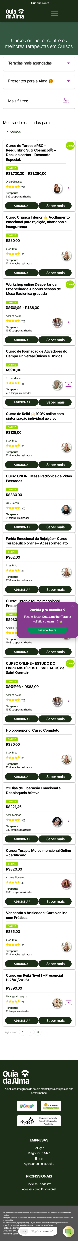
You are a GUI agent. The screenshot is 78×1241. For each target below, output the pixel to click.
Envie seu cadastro (39, 1184)
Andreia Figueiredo (16, 877)
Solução (39, 1148)
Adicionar (22, 205)
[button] (47, 630)
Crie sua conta (40, 3)
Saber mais (55, 206)
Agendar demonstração (39, 1164)
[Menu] (52, 14)
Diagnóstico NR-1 (39, 1153)
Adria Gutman (13, 814)
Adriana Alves (13, 315)
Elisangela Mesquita (17, 996)
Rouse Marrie (13, 378)
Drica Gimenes (14, 181)
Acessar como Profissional (39, 1189)
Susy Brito (11, 248)
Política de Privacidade (13, 1227)
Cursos (15, 131)
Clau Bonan (12, 502)
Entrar (39, 1158)
